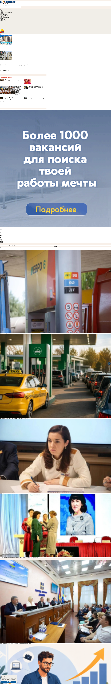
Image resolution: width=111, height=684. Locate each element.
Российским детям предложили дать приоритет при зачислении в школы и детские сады (14, 493)
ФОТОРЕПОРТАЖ (3, 27)
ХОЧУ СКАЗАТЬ (3, 28)
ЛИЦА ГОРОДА (2, 19)
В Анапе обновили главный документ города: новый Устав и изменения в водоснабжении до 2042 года (16, 643)
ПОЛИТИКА (2, 23)
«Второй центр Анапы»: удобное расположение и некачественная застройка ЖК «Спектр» (16, 64)
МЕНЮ (1, 9)
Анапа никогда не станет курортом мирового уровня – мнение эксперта (12, 47)
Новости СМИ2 (2, 101)
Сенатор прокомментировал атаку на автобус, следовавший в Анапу (9, 245)
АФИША (1, 11)
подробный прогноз (3, 228)
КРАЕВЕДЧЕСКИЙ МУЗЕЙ (4, 17)
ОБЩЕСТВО (2, 22)
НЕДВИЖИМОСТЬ (3, 20)
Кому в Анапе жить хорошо (5, 50)
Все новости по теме (3, 62)
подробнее (9, 228)
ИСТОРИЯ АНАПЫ (3, 14)
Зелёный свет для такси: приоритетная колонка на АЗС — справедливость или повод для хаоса (15, 418)
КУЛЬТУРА (2, 18)
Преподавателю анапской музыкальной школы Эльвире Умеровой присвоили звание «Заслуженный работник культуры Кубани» (20, 557)
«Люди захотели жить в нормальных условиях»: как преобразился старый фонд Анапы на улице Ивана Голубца (20, 63)
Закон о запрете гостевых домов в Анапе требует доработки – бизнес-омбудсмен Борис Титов (16, 49)
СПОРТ (1, 26)
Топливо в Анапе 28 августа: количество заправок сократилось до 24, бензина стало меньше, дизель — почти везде (18, 333)
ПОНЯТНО (8, 681)
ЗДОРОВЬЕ (2, 13)
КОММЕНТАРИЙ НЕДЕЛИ (4, 15)
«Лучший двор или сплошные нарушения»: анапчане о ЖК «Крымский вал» (13, 65)
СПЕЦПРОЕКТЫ (3, 25)
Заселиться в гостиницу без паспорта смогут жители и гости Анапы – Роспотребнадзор (15, 48)
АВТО (1, 10)
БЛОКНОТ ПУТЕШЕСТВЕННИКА (6, 12)
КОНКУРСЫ (2, 16)
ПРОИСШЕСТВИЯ (3, 24)
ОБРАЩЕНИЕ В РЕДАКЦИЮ (5, 21)
